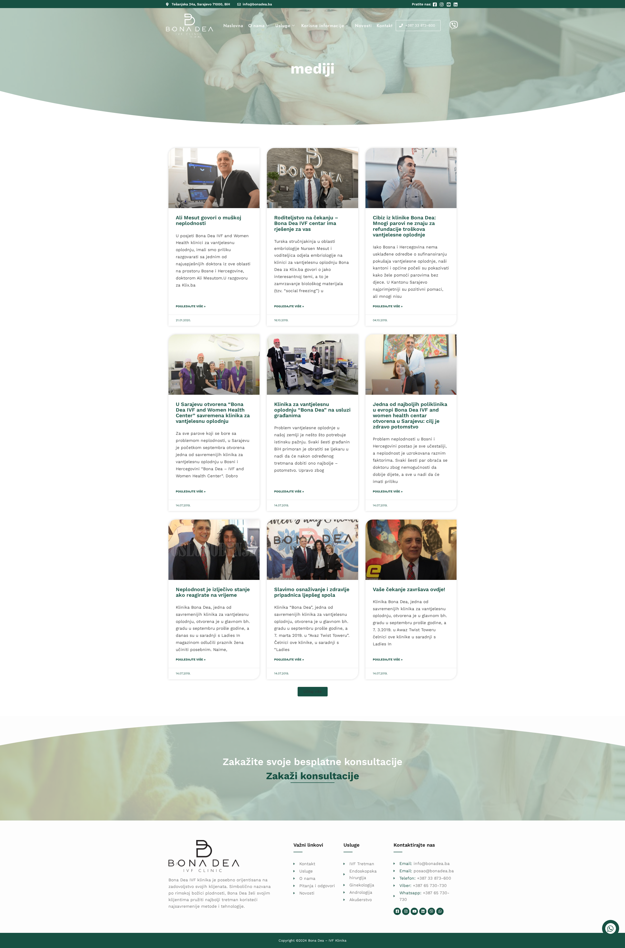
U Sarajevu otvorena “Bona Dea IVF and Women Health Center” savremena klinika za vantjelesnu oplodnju (213, 412)
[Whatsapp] (440, 911)
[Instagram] (405, 911)
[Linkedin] (423, 911)
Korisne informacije (322, 25)
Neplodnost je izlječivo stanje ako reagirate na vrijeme (213, 592)
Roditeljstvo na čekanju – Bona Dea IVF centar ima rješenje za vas (306, 223)
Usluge (283, 25)
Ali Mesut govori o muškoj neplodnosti (208, 220)
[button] (312, 692)
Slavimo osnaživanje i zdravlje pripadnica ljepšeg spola (311, 592)
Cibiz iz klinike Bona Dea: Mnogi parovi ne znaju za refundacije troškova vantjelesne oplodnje (404, 225)
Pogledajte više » (191, 306)
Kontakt (385, 25)
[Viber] (431, 911)
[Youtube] (414, 911)
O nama (256, 25)
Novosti (363, 25)
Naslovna (233, 25)
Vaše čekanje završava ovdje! (409, 589)
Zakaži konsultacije (312, 776)
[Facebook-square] (397, 911)
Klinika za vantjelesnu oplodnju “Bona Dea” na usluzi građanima (312, 409)
